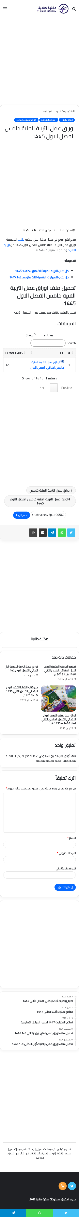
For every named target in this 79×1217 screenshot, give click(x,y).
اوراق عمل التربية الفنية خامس (50, 490)
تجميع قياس (64, 1149)
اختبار (59, 1153)
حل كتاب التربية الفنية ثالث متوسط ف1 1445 (42, 271)
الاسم (71, 837)
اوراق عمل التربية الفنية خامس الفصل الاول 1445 (39, 501)
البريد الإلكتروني (66, 853)
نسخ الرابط (21, 515)
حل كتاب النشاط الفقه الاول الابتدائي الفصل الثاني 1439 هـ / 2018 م (22, 691)
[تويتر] (71, 532)
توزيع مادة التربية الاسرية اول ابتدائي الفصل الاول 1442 (21, 668)
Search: (71, 343)
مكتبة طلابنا (66, 230)
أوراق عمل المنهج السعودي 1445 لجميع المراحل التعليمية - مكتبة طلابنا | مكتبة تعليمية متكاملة (40, 758)
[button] (72, 352)
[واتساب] (62, 532)
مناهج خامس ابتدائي (26, 120)
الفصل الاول (67, 120)
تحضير (12, 1149)
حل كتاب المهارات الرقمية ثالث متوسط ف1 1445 (39, 277)
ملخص (67, 1153)
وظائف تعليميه (25, 1149)
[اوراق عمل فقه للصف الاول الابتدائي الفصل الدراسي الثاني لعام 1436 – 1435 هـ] (58, 698)
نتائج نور (20, 1153)
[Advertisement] (39, 61)
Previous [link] (67, 388)
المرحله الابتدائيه (52, 111)
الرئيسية (67, 111)
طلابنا (21, 239)
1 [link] (53, 388)
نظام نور (30, 1153)
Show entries (39, 335)
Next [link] (43, 388)
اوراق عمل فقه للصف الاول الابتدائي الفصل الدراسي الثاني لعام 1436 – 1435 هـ (59, 719)
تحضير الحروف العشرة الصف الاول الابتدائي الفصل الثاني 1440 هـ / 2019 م (60, 670)
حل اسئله (42, 1153)
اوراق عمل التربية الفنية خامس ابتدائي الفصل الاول (47, 364)
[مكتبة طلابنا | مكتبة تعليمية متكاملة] (52, 8)
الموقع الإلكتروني (66, 868)
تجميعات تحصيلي (45, 1149)
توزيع (52, 1153)
